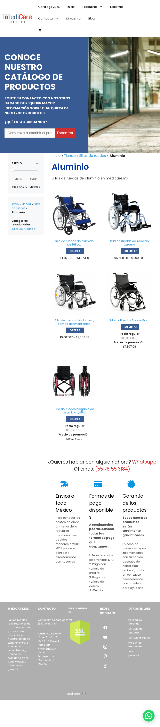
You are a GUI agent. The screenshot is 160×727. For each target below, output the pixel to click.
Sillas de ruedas (92, 155)
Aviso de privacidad (135, 653)
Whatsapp (144, 462)
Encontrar (65, 133)
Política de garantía (135, 622)
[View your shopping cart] (39, 30)
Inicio (71, 7)
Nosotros (117, 7)
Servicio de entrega (135, 630)
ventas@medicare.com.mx (55, 620)
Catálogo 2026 (49, 7)
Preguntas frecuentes (135, 644)
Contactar (46, 18)
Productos (90, 7)
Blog (91, 18)
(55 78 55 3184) (112, 469)
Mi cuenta (73, 18)
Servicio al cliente (139, 638)
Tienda (70, 155)
